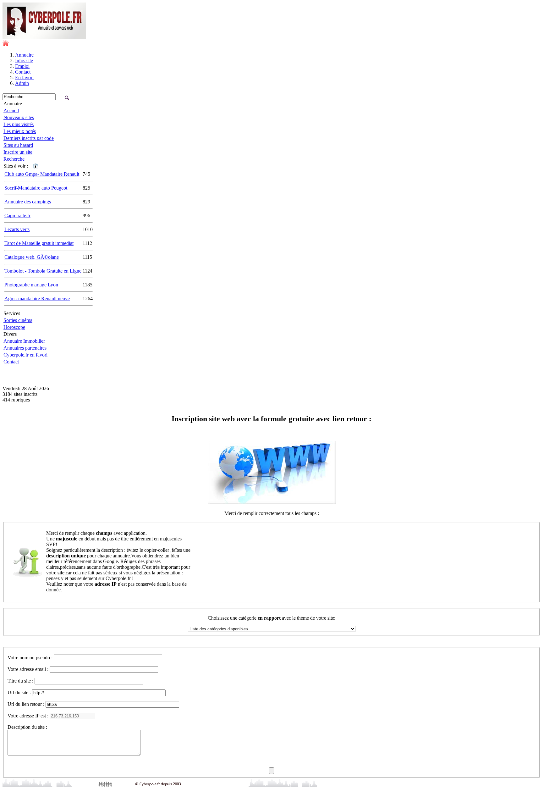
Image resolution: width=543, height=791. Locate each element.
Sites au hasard (18, 145)
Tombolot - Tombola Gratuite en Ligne (42, 271)
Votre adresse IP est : (28, 715)
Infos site (24, 60)
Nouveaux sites (18, 117)
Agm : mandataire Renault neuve (37, 298)
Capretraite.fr (17, 215)
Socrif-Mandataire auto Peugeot (35, 188)
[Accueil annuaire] (44, 37)
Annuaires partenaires (25, 348)
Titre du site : (20, 680)
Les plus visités (18, 124)
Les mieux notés (19, 131)
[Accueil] (6, 44)
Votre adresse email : (28, 669)
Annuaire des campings (27, 201)
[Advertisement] (76, 375)
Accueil (11, 110)
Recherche (14, 159)
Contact (22, 72)
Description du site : (27, 727)
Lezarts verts (17, 229)
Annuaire (24, 55)
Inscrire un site (17, 152)
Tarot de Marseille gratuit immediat (39, 243)
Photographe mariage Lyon (31, 284)
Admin (22, 83)
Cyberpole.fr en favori (25, 354)
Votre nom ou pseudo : (30, 657)
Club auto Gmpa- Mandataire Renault (41, 174)
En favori (24, 77)
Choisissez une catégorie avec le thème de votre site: (271, 618)
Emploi (22, 66)
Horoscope (14, 327)
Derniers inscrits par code (28, 138)
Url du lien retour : (26, 704)
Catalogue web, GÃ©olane (31, 257)
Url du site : (19, 692)
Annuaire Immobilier (24, 341)
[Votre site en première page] (35, 166)
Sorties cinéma (17, 320)
